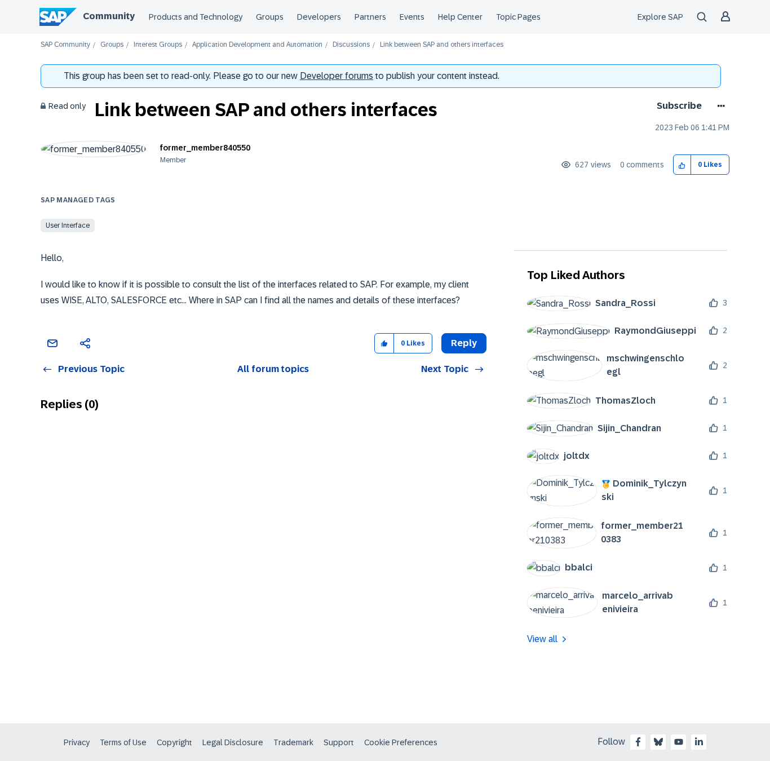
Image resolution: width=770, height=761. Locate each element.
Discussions (351, 44)
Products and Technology (195, 16)
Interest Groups (158, 44)
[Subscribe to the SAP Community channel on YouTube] (678, 741)
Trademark (293, 742)
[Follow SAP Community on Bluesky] (658, 741)
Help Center (460, 16)
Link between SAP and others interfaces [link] (441, 44)
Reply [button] (464, 343)
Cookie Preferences (400, 742)
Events (412, 16)
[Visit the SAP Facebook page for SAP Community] (638, 741)
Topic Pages (518, 16)
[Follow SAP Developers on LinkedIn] (698, 741)
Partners (370, 16)
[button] (682, 165)
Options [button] (719, 106)
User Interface (68, 225)
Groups (270, 16)
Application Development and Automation (257, 44)
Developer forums (336, 76)
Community (109, 16)
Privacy (77, 742)
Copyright (174, 742)
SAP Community (65, 44)
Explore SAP (660, 16)
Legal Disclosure (232, 742)
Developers (319, 16)
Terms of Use (123, 742)
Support (339, 742)
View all (542, 639)
